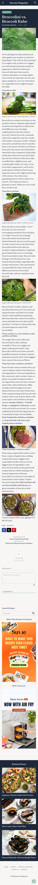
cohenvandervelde (22, 116)
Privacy (13, 866)
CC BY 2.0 (32, 116)
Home (6, 866)
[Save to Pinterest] (14, 530)
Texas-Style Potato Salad (19, 539)
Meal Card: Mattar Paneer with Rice (19, 543)
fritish (19, 223)
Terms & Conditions (26, 866)
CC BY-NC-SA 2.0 (27, 223)
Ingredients (6, 12)
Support (24, 869)
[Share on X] (9, 530)
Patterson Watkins (9, 25)
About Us (15, 869)
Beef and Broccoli (27, 482)
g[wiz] (19, 303)
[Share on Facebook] (4, 530)
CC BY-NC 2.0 (26, 303)
